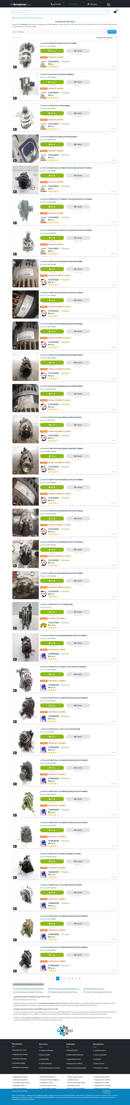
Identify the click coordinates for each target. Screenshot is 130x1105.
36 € (53, 269)
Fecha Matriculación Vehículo (50, 1068)
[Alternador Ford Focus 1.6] (25, 865)
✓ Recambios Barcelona (47, 1077)
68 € (53, 176)
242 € (53, 51)
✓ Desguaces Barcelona (101, 1077)
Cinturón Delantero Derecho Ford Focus (64, 992)
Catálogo (17, 18)
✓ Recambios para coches (21, 1083)
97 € (53, 238)
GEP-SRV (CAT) (72, 1050)
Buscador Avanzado (20, 1059)
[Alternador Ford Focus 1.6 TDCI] (25, 616)
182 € (53, 113)
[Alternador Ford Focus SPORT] (25, 148)
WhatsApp (65, 61)
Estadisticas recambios (21, 1067)
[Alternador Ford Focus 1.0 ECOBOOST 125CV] (25, 211)
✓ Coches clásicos (72, 1080)
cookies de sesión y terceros (45, 1095)
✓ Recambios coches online (75, 1083)
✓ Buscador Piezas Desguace (49, 1080)
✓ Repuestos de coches (20, 1077)
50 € (53, 394)
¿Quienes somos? (100, 1050)
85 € (53, 144)
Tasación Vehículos (46, 1050)
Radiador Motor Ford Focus (95, 989)
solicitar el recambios (32, 1018)
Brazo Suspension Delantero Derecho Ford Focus (66, 989)
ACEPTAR (106, 1091)
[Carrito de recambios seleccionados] (115, 12)
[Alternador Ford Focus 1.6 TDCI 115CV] (25, 741)
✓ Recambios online (73, 1085)
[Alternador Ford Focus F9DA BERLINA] (25, 273)
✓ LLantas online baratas (47, 1088)
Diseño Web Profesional (75, 1055)
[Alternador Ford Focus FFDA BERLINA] (25, 335)
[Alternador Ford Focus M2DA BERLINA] (25, 585)
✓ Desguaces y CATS (46, 1083)
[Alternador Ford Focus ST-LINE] (25, 86)
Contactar (97, 1059)
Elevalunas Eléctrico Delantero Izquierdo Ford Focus (31, 989)
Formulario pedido (19, 1063)
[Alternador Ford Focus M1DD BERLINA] (25, 304)
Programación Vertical (74, 1063)
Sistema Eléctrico (27, 18)
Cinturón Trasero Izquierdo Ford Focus (99, 992)
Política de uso (99, 1063)
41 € (53, 363)
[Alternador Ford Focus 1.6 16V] (25, 897)
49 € (53, 924)
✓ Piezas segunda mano (74, 1077)
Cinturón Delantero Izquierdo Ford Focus (29, 992)
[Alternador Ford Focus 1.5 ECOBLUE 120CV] (25, 678)
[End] (80, 978)
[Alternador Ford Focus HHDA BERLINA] (25, 429)
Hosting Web (44, 1059)
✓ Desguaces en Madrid (101, 1088)
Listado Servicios (46, 1063)
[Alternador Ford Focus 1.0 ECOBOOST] (25, 709)
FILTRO (112, 32)
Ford (41, 18)
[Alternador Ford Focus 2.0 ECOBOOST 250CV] (25, 180)
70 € (53, 456)
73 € (53, 643)
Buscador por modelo (20, 1054)
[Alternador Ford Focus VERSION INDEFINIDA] (25, 647)
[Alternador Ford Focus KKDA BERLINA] (25, 460)
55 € (53, 861)
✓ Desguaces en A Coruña (102, 1085)
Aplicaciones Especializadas (76, 1068)
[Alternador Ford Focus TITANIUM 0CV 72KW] (25, 242)
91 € (53, 674)
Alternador (36, 18)
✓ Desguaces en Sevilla (101, 1083)
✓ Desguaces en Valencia (101, 1080)
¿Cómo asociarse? (100, 1055)
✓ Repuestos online (18, 1085)
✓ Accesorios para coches (48, 1085)
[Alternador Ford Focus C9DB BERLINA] (25, 367)
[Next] (76, 978)
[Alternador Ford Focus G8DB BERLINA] (25, 398)
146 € (53, 82)
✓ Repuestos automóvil (20, 1080)
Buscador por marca (20, 1050)
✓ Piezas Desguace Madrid (75, 1088)
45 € (53, 487)
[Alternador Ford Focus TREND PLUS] (25, 55)
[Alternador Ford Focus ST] (25, 117)
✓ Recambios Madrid (19, 1088)
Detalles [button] (79, 51)
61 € (53, 425)
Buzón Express (45, 1055)
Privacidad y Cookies (101, 1068)
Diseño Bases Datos (74, 1059)
